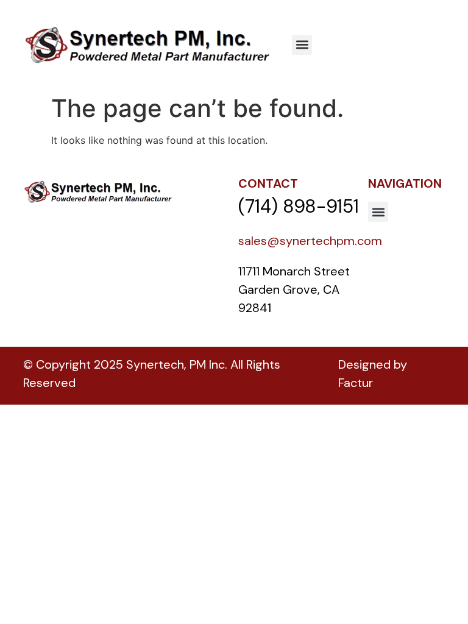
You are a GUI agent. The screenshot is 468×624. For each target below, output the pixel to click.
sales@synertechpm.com (310, 241)
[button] (302, 45)
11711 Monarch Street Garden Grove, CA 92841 (295, 289)
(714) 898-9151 (298, 206)
